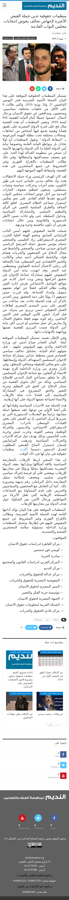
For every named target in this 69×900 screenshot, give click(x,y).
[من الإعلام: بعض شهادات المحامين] (19, 701)
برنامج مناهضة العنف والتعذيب (25, 38)
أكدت (24, 449)
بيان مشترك (8, 38)
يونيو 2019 (38, 620)
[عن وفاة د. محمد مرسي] (50, 701)
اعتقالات (56, 620)
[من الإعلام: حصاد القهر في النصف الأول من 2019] (50, 659)
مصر (47, 620)
